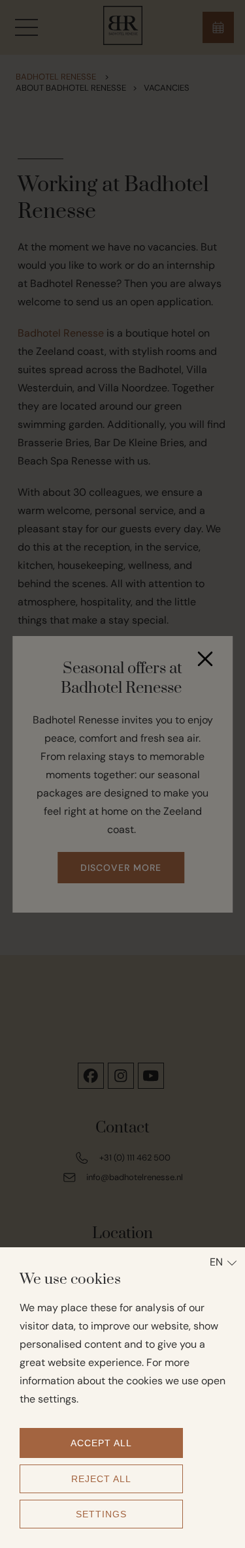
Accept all (101, 1443)
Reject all (101, 1479)
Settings (101, 1514)
